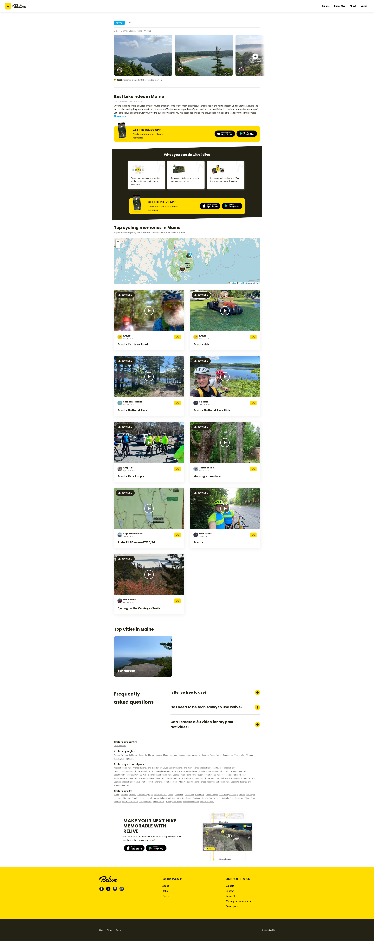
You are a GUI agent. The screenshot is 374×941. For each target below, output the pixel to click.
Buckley (132, 794)
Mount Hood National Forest (234, 774)
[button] (183, 268)
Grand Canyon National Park (210, 771)
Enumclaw (179, 794)
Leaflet (233, 283)
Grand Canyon (212, 794)
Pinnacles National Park (196, 778)
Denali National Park (146, 771)
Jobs (165, 891)
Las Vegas (250, 794)
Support (230, 886)
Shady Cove (250, 798)
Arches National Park (142, 767)
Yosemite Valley (207, 801)
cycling (119, 23)
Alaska (117, 755)
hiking (131, 23)
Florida (151, 755)
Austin (116, 794)
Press (165, 896)
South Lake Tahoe (130, 801)
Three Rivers (158, 801)
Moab (150, 798)
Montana (173, 755)
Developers (232, 906)
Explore (326, 6)
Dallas (170, 794)
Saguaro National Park (123, 781)
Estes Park (189, 794)
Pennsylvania (215, 755)
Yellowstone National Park (218, 781)
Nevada (182, 755)
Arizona (124, 755)
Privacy (109, 930)
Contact (230, 891)
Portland (196, 798)
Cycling (147, 30)
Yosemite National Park (241, 781)
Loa (115, 798)
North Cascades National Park (152, 778)
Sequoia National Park (143, 781)
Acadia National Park (122, 767)
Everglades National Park (167, 771)
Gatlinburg (199, 794)
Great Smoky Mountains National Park (130, 774)
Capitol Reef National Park (223, 767)
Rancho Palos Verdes (211, 798)
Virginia (249, 755)
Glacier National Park (188, 771)
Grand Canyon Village (228, 794)
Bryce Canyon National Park (175, 767)
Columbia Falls (160, 794)
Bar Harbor (157, 767)
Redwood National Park (218, 778)
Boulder (124, 794)
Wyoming (130, 758)
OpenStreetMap (244, 283)
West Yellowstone (191, 801)
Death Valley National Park (125, 771)
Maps (101, 930)
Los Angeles (133, 798)
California (133, 755)
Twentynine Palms (174, 801)
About (353, 6)
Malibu (143, 798)
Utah (243, 755)
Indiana (159, 755)
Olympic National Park (175, 778)
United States (129, 30)
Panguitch (176, 798)
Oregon (205, 755)
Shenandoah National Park (166, 781)
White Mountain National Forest (192, 781)
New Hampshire (193, 755)
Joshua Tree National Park (184, 774)
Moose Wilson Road (162, 798)
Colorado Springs (145, 794)
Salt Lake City (227, 798)
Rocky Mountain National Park (242, 778)
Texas (237, 755)
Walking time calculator (238, 901)
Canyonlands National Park (199, 767)
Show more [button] (120, 116)
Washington (119, 758)
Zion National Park (121, 785)
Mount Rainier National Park (125, 778)
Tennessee (228, 755)
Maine (139, 30)
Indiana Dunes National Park (160, 774)
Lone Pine (122, 798)
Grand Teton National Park (235, 771)
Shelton (117, 801)
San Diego (239, 798)
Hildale (242, 794)
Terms (118, 930)
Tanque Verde (145, 801)
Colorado (143, 755)
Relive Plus (339, 6)
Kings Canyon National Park (208, 774)
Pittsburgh (187, 798)
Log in (364, 6)
